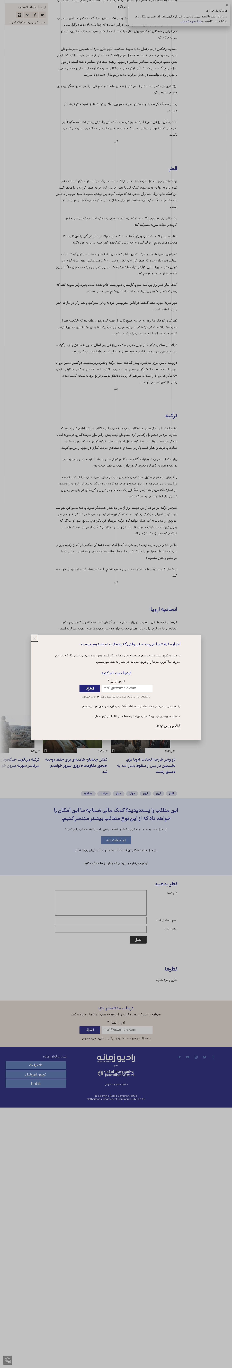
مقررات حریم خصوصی (93, 697)
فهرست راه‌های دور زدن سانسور (98, 707)
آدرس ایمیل (116, 681)
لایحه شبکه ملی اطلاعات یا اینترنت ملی (114, 716)
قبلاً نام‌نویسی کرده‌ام (168, 726)
